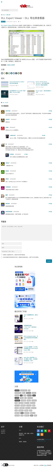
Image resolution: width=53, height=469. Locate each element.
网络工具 (33, 413)
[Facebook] (38, 430)
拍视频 (16, 408)
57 (17, 94)
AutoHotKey (18, 393)
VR (25, 398)
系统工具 (27, 413)
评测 (22, 415)
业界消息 (23, 400)
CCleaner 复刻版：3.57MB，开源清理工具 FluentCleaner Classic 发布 (31, 348)
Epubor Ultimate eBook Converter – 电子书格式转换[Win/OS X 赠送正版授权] (42, 83)
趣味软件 (27, 415)
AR (29, 390)
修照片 (28, 400)
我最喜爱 (23, 405)
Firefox (34, 393)
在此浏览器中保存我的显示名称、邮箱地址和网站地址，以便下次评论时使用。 (21, 257)
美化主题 (17, 415)
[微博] (49, 430)
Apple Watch (24, 390)
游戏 (16, 410)
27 (17, 85)
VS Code (30, 398)
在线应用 (21, 403)
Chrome (29, 393)
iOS (21, 395)
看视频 (26, 410)
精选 (22, 413)
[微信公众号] (45, 430)
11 (43, 87)
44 (43, 94)
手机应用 (29, 405)
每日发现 (34, 408)
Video (21, 398)
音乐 (35, 415)
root (16, 21)
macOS (17, 398)
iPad (25, 395)
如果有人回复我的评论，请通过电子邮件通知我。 (14, 254)
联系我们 (3, 431)
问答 (32, 415)
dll (3, 102)
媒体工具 (27, 403)
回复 (51, 110)
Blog (24, 393)
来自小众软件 (11, 65)
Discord (44, 441)
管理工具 (17, 413)
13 (20, 21)
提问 (20, 438)
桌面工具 (28, 408)
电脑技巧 (21, 410)
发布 (20, 430)
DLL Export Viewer (6, 25)
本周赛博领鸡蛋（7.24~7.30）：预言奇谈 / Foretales (30, 327)
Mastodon (47, 439)
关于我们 (3, 430)
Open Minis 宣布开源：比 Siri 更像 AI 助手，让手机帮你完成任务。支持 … (30, 359)
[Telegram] (42, 430)
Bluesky (39, 441)
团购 (16, 403)
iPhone (29, 395)
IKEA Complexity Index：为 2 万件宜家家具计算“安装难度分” (31, 337)
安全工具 (33, 403)
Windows (17, 400)
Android (17, 390)
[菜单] (2, 2)
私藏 (31, 410)
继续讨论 (3, 433)
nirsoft (6, 102)
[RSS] (42, 434)
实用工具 (3, 21)
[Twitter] (38, 434)
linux (34, 395)
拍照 (34, 405)
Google (17, 395)
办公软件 (34, 400)
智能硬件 (22, 408)
